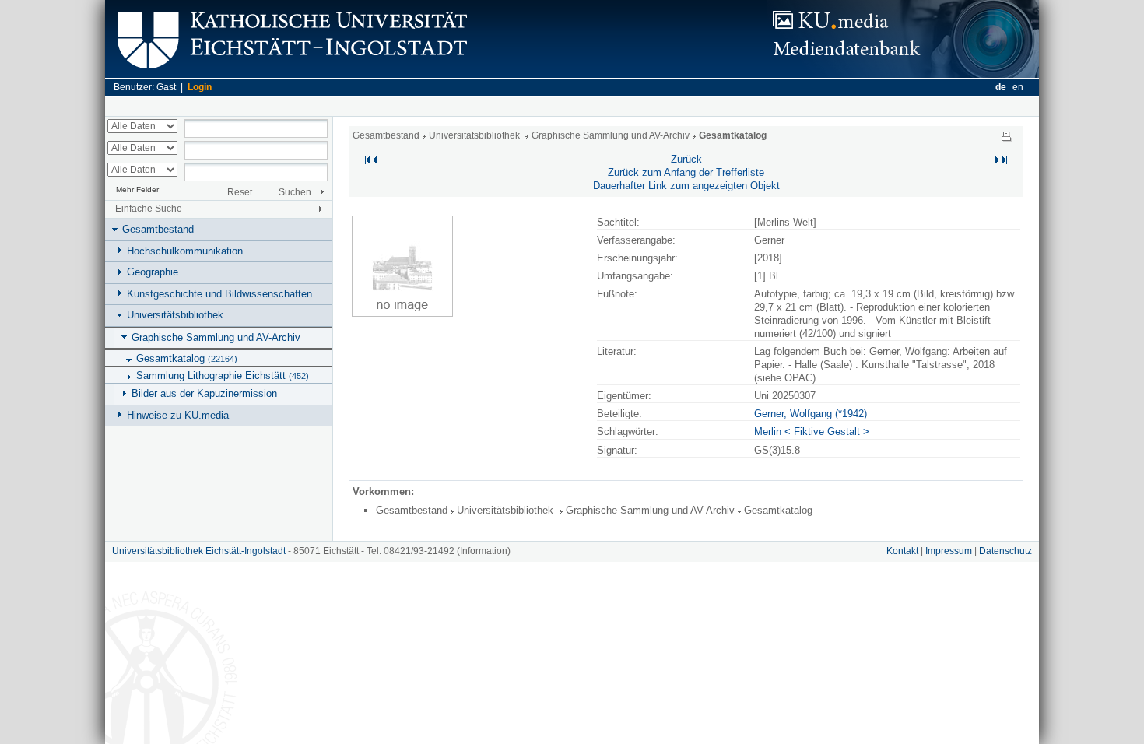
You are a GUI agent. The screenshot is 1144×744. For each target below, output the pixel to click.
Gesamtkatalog (186, 358)
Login (200, 87)
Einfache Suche (148, 208)
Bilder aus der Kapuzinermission (204, 393)
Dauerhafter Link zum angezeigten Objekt (686, 185)
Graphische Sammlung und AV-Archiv (216, 337)
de (1000, 87)
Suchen (295, 192)
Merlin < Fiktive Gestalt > (811, 431)
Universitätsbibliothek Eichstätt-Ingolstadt (199, 551)
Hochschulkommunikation (185, 251)
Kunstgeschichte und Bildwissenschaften (219, 294)
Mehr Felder (137, 189)
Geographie (152, 272)
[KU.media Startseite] (903, 74)
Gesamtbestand (158, 229)
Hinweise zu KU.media (178, 415)
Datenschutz (1005, 551)
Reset (239, 192)
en (1017, 87)
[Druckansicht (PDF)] (1006, 135)
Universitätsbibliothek (175, 315)
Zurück (686, 159)
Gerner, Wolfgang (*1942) (810, 413)
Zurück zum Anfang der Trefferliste (686, 172)
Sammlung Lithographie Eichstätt (222, 375)
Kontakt (902, 551)
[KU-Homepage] (290, 74)
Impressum (948, 551)
